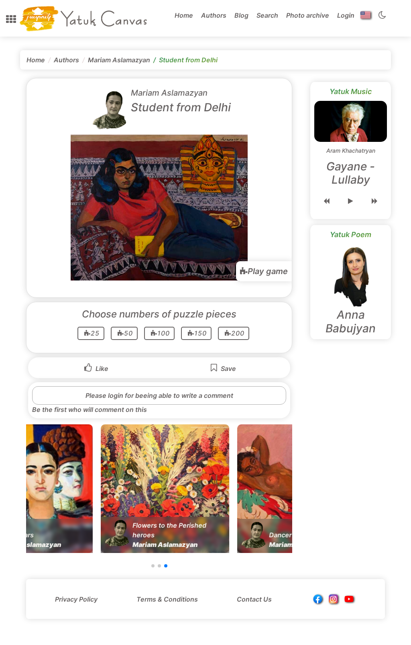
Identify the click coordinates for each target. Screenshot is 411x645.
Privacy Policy (76, 599)
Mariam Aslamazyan (119, 60)
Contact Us (254, 599)
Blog (241, 15)
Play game (268, 271)
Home (184, 15)
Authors (213, 15)
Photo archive (307, 15)
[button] (11, 19)
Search (267, 15)
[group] (90, 488)
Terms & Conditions (167, 599)
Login (345, 15)
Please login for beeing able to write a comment (159, 395)
